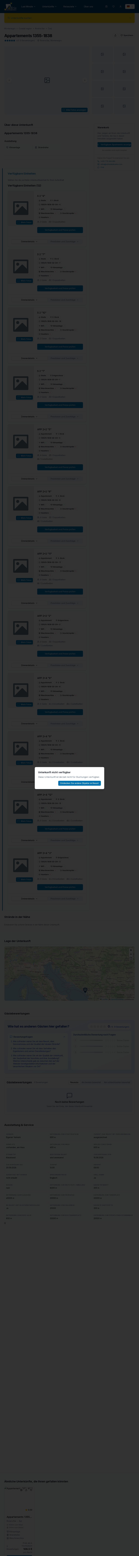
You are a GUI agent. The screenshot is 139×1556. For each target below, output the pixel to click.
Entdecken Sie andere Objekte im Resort (79, 783)
